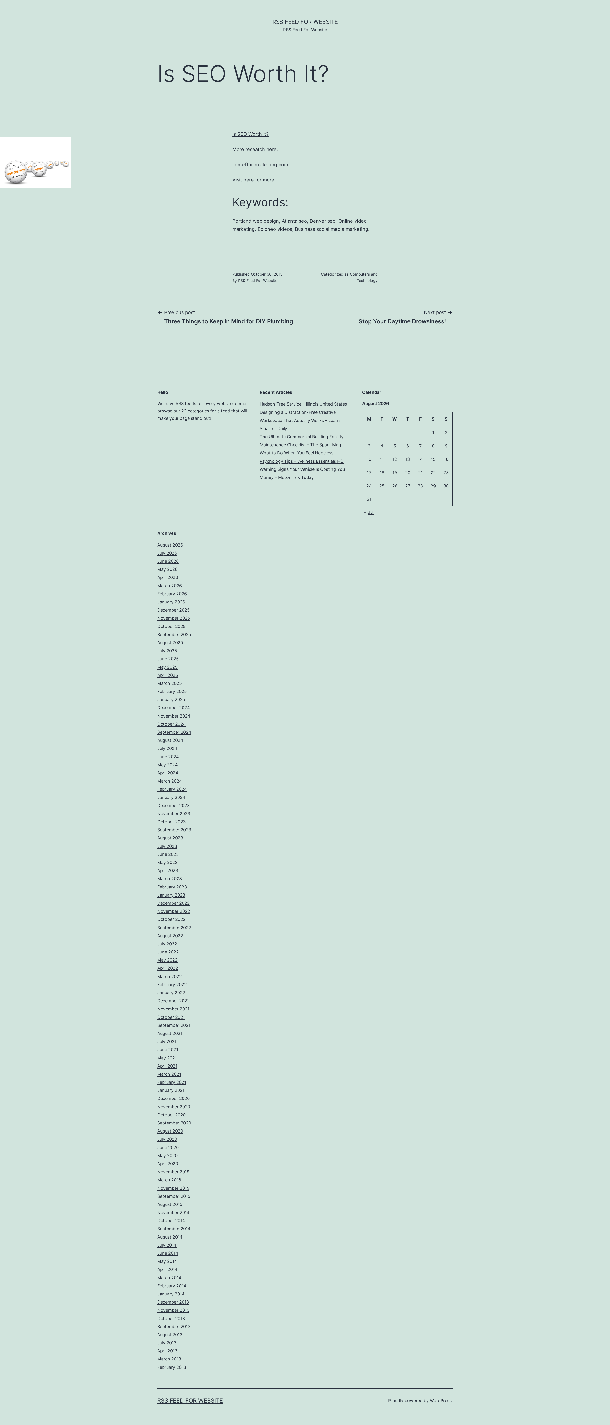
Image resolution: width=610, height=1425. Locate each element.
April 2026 (167, 577)
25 (382, 485)
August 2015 (169, 1204)
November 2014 (173, 1212)
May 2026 (167, 569)
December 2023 (173, 805)
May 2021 (167, 1057)
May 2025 (167, 667)
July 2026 (167, 553)
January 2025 (171, 699)
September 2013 (173, 1326)
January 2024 (171, 797)
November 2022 (173, 911)
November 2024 (173, 715)
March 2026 (169, 585)
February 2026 (172, 593)
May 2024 (167, 764)
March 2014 (169, 1277)
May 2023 (167, 862)
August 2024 (170, 740)
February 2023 (172, 886)
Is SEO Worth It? (250, 134)
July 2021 (166, 1041)
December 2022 (173, 903)
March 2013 (169, 1358)
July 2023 (167, 846)
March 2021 (169, 1074)
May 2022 (167, 960)
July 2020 (167, 1139)
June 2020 (168, 1147)
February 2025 (172, 691)
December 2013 (173, 1302)
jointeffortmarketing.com (260, 164)
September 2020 (174, 1122)
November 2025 (173, 618)
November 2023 (173, 813)
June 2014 (167, 1253)
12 (394, 459)
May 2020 (167, 1155)
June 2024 (168, 756)
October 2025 (171, 626)
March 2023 (169, 878)
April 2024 (167, 772)
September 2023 (174, 829)
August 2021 (169, 1033)
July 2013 (166, 1342)
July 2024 (167, 748)
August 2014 (170, 1236)
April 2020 (167, 1163)
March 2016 (169, 1179)
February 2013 (171, 1367)
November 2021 (173, 1008)
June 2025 (168, 658)
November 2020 (173, 1106)
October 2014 (171, 1220)
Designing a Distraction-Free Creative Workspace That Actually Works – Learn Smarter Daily (300, 420)
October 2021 (171, 1017)
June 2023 (168, 854)
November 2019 (173, 1171)
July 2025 (167, 650)
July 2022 (167, 943)
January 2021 (170, 1090)
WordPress (441, 1400)
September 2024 (174, 732)
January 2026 (171, 601)
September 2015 (173, 1196)
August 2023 (170, 837)
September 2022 (174, 927)
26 (394, 485)
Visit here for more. (254, 180)
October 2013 (171, 1318)
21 (420, 472)
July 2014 (167, 1245)
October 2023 (171, 821)
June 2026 (168, 561)
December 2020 (173, 1098)
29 (433, 485)
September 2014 (174, 1228)
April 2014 (167, 1269)
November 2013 (173, 1310)
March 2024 (169, 780)
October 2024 (171, 724)
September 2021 (173, 1025)
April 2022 (167, 968)
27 (407, 485)
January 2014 (171, 1293)
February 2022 (172, 984)
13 (407, 459)
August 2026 (170, 544)
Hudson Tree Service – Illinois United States (303, 403)
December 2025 (173, 609)
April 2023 (167, 870)
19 (394, 472)
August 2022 (170, 935)
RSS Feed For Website (305, 21)
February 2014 (171, 1285)
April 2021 (167, 1066)
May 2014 (167, 1261)
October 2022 (171, 919)
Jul (371, 512)
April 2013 (167, 1350)
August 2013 (169, 1334)
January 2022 (171, 992)
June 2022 (168, 951)
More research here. (255, 149)
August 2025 (170, 642)
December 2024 (173, 707)
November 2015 (173, 1188)
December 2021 (173, 1000)
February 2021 (171, 1082)
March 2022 (169, 976)
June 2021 (167, 1049)
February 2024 (172, 789)
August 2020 (170, 1131)
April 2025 (167, 675)
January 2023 (171, 895)
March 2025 (169, 683)
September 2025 (174, 634)
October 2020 (171, 1114)
